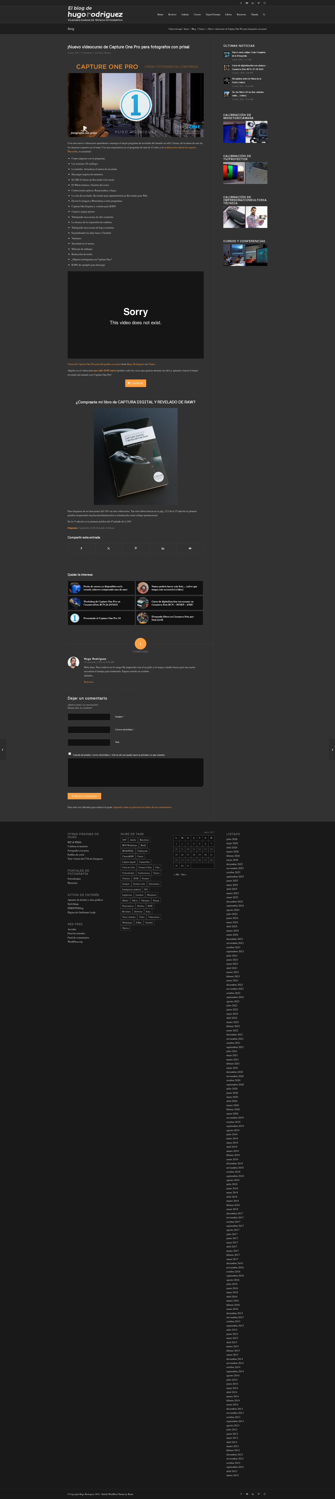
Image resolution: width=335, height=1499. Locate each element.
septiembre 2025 (235, 876)
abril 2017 (231, 1246)
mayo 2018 (232, 1192)
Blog (71, 29)
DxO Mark (73, 904)
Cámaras (126, 878)
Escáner (145, 878)
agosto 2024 (232, 910)
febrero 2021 (233, 1063)
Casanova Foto (145, 867)
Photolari (72, 883)
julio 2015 (231, 1329)
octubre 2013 (233, 1417)
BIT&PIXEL (128, 850)
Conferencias (144, 872)
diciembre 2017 (234, 1213)
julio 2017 (231, 1234)
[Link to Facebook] (241, 3)
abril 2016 (231, 1296)
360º (124, 839)
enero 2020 (232, 1113)
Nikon (135, 900)
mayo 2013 (232, 1437)
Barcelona (144, 839)
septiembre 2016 (235, 1275)
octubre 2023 (233, 947)
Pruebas (140, 905)
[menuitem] (160, 14)
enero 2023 (232, 980)
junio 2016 (232, 1288)
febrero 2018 (233, 1205)
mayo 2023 (232, 963)
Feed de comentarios (78, 937)
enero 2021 (232, 1067)
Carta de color (128, 867)
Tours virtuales (129, 916)
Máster (125, 900)
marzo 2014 (232, 1396)
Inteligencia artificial (131, 889)
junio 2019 (232, 1138)
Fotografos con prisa (78, 850)
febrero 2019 (233, 1155)
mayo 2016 (232, 1292)
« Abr (176, 874)
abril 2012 (231, 1471)
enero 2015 (232, 1354)
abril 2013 (231, 1442)
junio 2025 (232, 880)
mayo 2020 (232, 1097)
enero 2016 (232, 1309)
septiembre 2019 (235, 1126)
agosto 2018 (232, 1180)
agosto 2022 (232, 1001)
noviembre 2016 (235, 1267)
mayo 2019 (232, 1142)
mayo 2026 (232, 843)
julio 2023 (231, 955)
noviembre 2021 (235, 1038)
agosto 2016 (232, 1280)
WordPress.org (75, 941)
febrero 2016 (233, 1305)
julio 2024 (231, 914)
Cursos (100, 52)
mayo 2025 (232, 885)
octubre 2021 (233, 1042)
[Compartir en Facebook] (81, 548)
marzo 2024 (232, 930)
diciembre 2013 (234, 1408)
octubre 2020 (233, 1080)
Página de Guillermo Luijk (82, 912)
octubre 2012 (233, 1463)
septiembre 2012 (235, 1467)
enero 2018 (232, 1209)
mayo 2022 (232, 1013)
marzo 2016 (232, 1300)
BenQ (143, 845)
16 (182, 854)
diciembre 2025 (234, 864)
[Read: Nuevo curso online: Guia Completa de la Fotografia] (226, 54)
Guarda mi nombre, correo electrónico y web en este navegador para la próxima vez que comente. (119, 754)
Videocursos (153, 916)
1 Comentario (86, 52)
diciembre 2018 (234, 1163)
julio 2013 (231, 1429)
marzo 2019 (232, 1151)
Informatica (154, 883)
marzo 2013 (232, 1446)
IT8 (146, 889)
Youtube (149, 922)
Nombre (120, 716)
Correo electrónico (125, 729)
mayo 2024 (232, 922)
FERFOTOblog (76, 908)
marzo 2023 (232, 972)
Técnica (107, 52)
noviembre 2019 (235, 1117)
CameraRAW (128, 856)
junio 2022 (232, 1009)
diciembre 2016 (234, 1263)
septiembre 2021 (235, 1047)
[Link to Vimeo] (258, 3)
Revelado (101, 527)
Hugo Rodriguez (135, 364)
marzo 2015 (232, 1346)
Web (117, 742)
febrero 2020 (233, 1109)
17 (188, 854)
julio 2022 (231, 1005)
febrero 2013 (233, 1450)
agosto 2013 (232, 1425)
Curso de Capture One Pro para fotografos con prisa (94, 364)
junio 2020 (232, 1092)
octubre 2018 (233, 1171)
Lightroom (127, 894)
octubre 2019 (233, 1122)
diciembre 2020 (234, 1072)
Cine (157, 867)
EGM (136, 878)
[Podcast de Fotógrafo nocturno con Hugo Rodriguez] (332, 749)
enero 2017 (232, 1259)
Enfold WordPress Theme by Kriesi (117, 1494)
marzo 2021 (232, 1059)
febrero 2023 (233, 976)
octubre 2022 (233, 993)
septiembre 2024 (235, 905)
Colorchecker (128, 872)
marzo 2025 (232, 893)
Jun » (184, 874)
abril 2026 (231, 847)
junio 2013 (232, 1433)
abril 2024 (231, 926)
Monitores (151, 894)
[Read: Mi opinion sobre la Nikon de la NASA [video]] (226, 80)
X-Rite (139, 922)
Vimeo (151, 364)
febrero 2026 (233, 855)
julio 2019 (231, 1134)
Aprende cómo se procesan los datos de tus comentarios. (142, 807)
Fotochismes (74, 878)
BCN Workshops (129, 845)
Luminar (139, 894)
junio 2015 (232, 1334)
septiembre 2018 (235, 1176)
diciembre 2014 (234, 1359)
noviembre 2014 (235, 1363)
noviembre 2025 (235, 868)
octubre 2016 (233, 1271)
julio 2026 (231, 839)
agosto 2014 (232, 1375)
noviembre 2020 (235, 1076)
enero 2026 (232, 860)
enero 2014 (232, 1404)
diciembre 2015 (234, 1313)
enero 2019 (232, 1159)
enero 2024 (232, 934)
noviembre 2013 (235, 1412)
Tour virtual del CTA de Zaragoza (85, 858)
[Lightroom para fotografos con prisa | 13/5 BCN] (3, 749)
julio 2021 (231, 1051)
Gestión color (139, 883)
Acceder (72, 929)
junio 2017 (232, 1238)
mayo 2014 (232, 1388)
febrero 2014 (233, 1400)
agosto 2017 (232, 1230)
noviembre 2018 (235, 1167)
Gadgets (126, 883)
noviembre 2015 (235, 1317)
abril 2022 (231, 1017)
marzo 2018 (232, 1200)
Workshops (127, 922)
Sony (148, 911)
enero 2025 (232, 897)
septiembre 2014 (235, 1371)
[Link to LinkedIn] (253, 3)
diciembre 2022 (234, 984)
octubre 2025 (233, 872)
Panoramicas (128, 905)
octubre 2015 (233, 1321)
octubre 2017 (233, 1221)
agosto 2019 (232, 1130)
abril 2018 (231, 1196)
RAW (93, 527)
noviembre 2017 (235, 1217)
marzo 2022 (232, 1022)
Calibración (142, 850)
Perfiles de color (76, 854)
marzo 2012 (232, 1475)
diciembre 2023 (234, 939)
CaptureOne (84, 527)
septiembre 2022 (235, 997)
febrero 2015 (233, 1350)
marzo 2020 (232, 1105)
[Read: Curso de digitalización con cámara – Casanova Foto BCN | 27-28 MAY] (226, 67)
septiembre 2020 (235, 1084)
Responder (89, 681)
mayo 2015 (232, 1338)
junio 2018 (232, 1188)
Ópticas (125, 927)
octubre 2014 (233, 1367)
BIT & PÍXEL (75, 842)
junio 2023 (232, 959)
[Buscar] (264, 14)
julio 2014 (231, 1379)
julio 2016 (231, 1284)
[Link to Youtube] (247, 3)
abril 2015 (231, 1342)
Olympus (145, 900)
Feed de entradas (76, 933)
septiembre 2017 (235, 1225)
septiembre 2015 (235, 1325)
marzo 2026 (232, 851)
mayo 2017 (232, 1242)
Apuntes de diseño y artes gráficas (85, 899)
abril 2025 (231, 889)
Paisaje (156, 900)
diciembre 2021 (234, 1034)
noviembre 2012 (235, 1458)
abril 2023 (231, 968)
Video (142, 916)
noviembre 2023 (235, 943)
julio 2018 (231, 1184)
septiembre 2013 (235, 1421)
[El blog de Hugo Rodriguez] (95, 14)
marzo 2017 (232, 1250)
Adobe (133, 839)
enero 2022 (232, 1030)
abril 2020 (231, 1101)
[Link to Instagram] (264, 3)
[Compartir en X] (108, 548)
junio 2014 (232, 1383)
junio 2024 (232, 918)
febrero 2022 (233, 1026)
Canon (140, 856)
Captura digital (129, 861)
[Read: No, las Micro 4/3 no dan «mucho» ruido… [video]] (226, 94)
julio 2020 (231, 1088)
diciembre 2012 (234, 1454)
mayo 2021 (232, 1055)
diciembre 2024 (234, 901)
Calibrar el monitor (78, 846)
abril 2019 (231, 1146)
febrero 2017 (233, 1255)
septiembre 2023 (235, 951)
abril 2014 (231, 1392)
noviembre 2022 (235, 988)
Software (110, 527)
